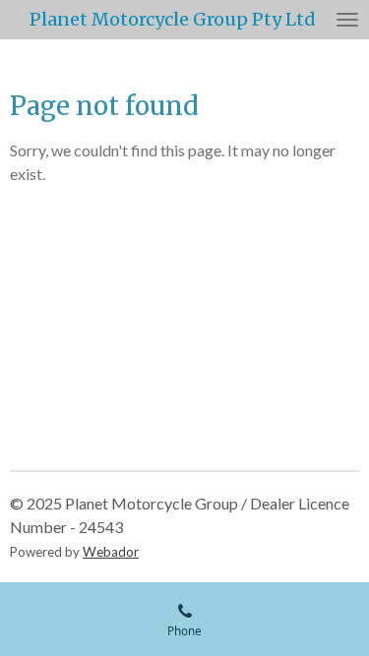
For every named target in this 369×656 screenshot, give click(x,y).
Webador (111, 552)
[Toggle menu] (347, 19)
